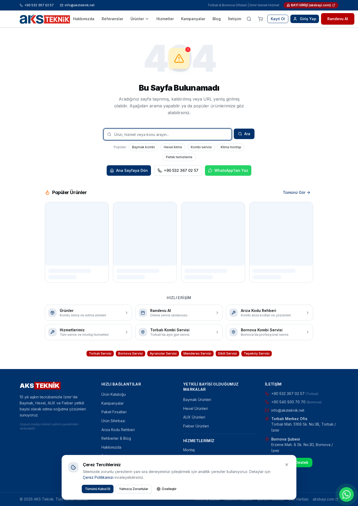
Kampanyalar (193, 18)
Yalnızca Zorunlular (133, 489)
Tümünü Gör (294, 192)
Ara (247, 133)
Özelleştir (169, 489)
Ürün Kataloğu (113, 394)
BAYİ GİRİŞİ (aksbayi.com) (311, 5)
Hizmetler (165, 18)
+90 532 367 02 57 (39, 5)
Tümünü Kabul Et (97, 489)
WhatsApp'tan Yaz (231, 170)
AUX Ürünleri (194, 417)
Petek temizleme (179, 157)
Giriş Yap (308, 18)
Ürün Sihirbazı (113, 421)
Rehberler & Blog (116, 438)
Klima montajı (231, 147)
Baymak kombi (143, 147)
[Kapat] (287, 464)
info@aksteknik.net (80, 5)
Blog (217, 18)
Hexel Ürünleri (195, 408)
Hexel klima (173, 147)
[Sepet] (260, 19)
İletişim (234, 18)
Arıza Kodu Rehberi (118, 429)
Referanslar (112, 18)
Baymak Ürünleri (197, 399)
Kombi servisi (201, 147)
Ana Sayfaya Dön (132, 170)
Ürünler (137, 18)
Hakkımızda (83, 18)
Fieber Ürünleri (196, 426)
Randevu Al (337, 18)
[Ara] (249, 19)
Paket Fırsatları (114, 412)
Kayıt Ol (278, 18)
